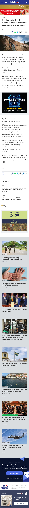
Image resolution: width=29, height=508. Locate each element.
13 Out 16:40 (4, 452)
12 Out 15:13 (4, 396)
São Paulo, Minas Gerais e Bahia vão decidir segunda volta (14, 364)
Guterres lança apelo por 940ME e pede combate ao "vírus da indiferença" (13, 198)
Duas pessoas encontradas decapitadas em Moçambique (12, 258)
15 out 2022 (14, 29)
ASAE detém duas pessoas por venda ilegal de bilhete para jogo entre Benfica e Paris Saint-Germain (14, 337)
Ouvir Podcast (21, 503)
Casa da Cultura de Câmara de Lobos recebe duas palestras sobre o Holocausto (14, 391)
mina (3, 169)
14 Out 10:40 (4, 314)
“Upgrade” (6, 206)
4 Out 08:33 (4, 368)
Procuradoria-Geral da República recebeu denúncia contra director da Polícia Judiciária (14, 189)
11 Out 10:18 (4, 262)
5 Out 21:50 (4, 342)
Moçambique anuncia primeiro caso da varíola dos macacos (14, 284)
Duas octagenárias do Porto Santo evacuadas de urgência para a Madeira (14, 447)
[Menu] (2, 2)
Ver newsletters (14, 473)
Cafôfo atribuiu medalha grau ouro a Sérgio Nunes (14, 310)
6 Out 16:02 (4, 288)
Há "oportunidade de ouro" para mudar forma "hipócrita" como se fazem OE (13, 419)
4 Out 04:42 (4, 424)
